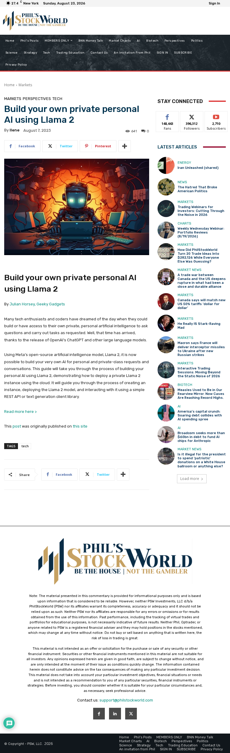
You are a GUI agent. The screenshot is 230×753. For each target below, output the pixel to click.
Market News (189, 270)
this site (80, 426)
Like (167, 115)
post (17, 426)
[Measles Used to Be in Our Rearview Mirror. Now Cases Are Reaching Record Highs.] (166, 391)
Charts (184, 223)
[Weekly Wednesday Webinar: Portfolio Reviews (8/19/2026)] (166, 230)
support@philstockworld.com (126, 700)
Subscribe (216, 115)
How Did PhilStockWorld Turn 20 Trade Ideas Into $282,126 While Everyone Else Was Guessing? (198, 256)
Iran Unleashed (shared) (198, 168)
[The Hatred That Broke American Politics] (166, 187)
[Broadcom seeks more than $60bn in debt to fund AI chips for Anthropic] (166, 434)
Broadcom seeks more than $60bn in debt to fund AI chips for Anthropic (201, 437)
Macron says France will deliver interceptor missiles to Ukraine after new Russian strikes (201, 349)
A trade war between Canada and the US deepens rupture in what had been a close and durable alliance (202, 281)
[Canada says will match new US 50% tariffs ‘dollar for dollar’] (166, 301)
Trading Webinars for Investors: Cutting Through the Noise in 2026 (201, 211)
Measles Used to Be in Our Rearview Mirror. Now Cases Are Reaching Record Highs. (201, 394)
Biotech (185, 385)
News (182, 182)
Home (9, 84)
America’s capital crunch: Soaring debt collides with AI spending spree (200, 415)
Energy (184, 162)
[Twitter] (131, 713)
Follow (192, 115)
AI (179, 406)
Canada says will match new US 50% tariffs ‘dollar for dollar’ (202, 304)
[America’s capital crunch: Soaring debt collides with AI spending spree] (166, 413)
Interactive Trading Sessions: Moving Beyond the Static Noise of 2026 (199, 372)
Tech (57, 99)
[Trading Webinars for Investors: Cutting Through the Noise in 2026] (166, 208)
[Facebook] (99, 713)
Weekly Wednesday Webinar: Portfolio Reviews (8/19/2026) (201, 232)
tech (25, 446)
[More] (124, 146)
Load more (189, 478)
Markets (25, 84)
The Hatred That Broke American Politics (197, 189)
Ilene (14, 130)
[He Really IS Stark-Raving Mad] (166, 323)
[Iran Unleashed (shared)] (166, 165)
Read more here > (20, 411)
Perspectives (37, 99)
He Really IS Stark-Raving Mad (199, 326)
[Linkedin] (115, 713)
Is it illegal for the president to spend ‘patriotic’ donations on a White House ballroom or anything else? (202, 460)
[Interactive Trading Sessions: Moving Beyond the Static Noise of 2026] (166, 369)
